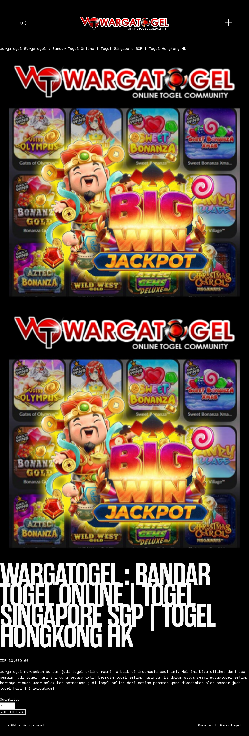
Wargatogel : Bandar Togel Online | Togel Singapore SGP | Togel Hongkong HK (105, 48)
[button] (13, 712)
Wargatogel (11, 48)
